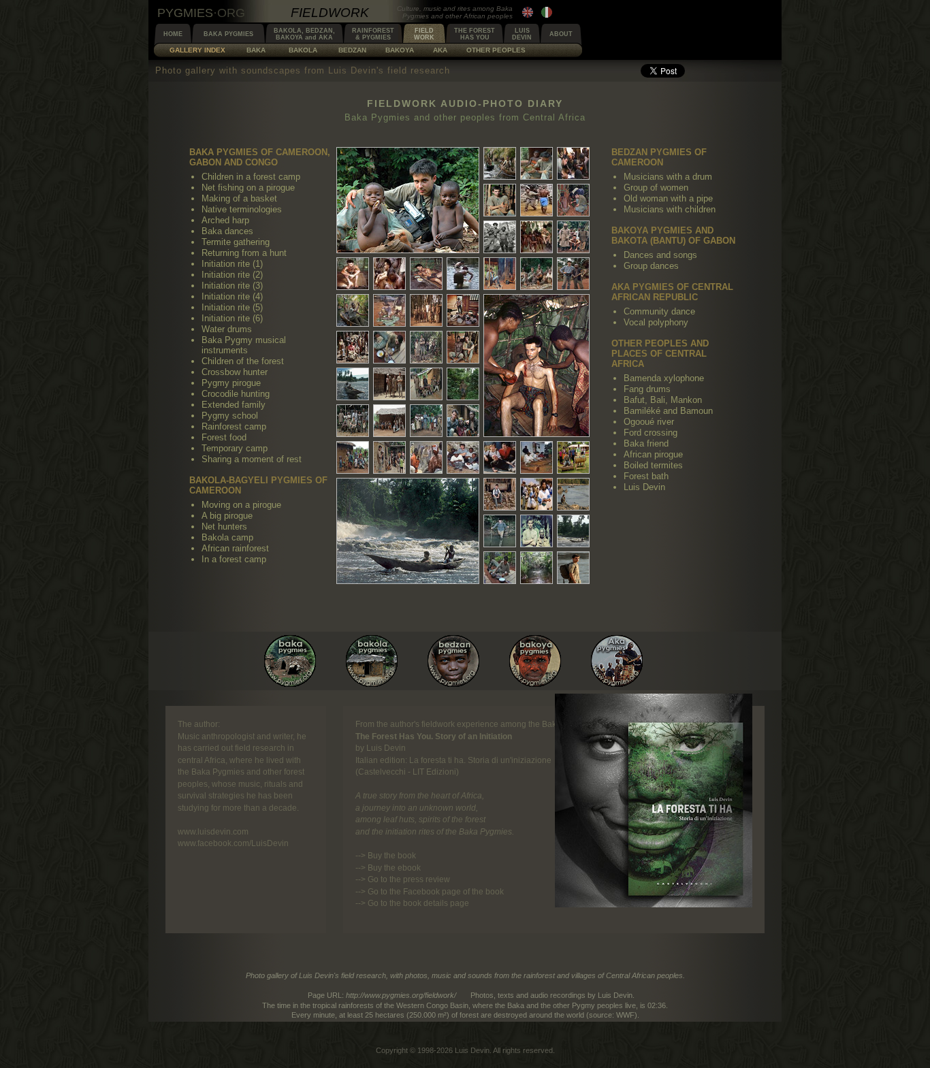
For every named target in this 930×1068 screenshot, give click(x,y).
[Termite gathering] (573, 200)
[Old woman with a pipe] (463, 420)
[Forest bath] (536, 567)
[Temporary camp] (426, 347)
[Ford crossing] (499, 531)
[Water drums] (463, 273)
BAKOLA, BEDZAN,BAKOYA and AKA (304, 34)
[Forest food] (389, 347)
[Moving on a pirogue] (405, 581)
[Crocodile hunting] (389, 310)
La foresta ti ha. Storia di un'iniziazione (480, 760)
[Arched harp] (499, 200)
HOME (172, 34)
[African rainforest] (463, 384)
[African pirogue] (573, 531)
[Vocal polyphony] (499, 457)
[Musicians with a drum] (389, 420)
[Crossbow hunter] (573, 273)
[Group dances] (426, 457)
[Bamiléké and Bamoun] (536, 494)
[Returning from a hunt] (499, 237)
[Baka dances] (536, 200)
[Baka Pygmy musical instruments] (499, 273)
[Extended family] (426, 310)
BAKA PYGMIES (228, 34)
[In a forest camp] (352, 420)
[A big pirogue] (352, 384)
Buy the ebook (394, 867)
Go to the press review (409, 879)
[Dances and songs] (389, 457)
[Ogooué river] (573, 494)
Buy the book (392, 855)
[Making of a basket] (536, 163)
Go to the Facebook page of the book (436, 891)
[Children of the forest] (536, 273)
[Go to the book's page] (653, 904)
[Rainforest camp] (352, 347)
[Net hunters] (389, 384)
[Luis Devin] (573, 567)
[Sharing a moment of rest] (463, 347)
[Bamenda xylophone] (536, 457)
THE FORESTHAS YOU (474, 34)
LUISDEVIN (522, 34)
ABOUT (561, 34)
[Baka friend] (536, 531)
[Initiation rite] (536, 237)
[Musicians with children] (352, 457)
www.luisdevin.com (213, 831)
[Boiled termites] (499, 567)
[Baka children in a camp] (405, 250)
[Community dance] (463, 457)
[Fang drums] (573, 457)
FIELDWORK (424, 34)
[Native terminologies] (573, 163)
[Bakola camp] (426, 384)
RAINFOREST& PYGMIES (373, 34)
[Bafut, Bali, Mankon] (499, 494)
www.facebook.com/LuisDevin (233, 843)
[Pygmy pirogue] (352, 310)
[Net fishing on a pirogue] (499, 163)
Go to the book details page (418, 903)
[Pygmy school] (463, 310)
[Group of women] (426, 420)
